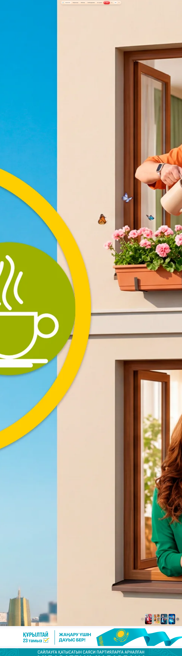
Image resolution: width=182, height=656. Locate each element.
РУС (119, 2)
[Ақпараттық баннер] (91, 637)
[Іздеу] (111, 2)
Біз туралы (99, 2)
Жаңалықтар (75, 2)
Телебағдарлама (91, 2)
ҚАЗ (115, 2)
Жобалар (83, 2)
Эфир (107, 2)
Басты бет (67, 2)
